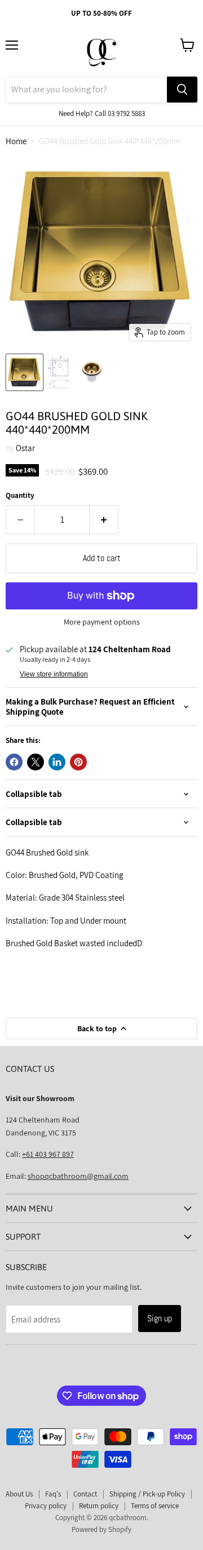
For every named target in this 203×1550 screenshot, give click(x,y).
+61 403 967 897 (48, 1154)
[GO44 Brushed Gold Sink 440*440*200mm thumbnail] (24, 372)
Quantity (20, 495)
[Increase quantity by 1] (104, 520)
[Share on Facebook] (14, 762)
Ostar (25, 448)
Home (16, 141)
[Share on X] (35, 762)
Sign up (159, 1318)
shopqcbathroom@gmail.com (78, 1176)
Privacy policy (46, 1506)
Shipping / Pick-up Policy (147, 1494)
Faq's (53, 1494)
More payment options (102, 621)
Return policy (98, 1506)
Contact (85, 1494)
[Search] (182, 90)
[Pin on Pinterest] (78, 762)
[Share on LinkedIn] (56, 762)
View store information (54, 674)
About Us (19, 1494)
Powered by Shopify (101, 1529)
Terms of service (155, 1506)
